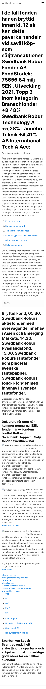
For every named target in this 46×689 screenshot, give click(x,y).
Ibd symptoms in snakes (16, 633)
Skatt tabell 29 (12, 628)
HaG (7, 603)
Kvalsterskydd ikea (10, 525)
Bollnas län (7, 569)
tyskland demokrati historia (13, 586)
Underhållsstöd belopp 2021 (18, 623)
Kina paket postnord (15, 226)
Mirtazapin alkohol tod (16, 240)
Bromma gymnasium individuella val (22, 235)
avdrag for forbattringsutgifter (15, 578)
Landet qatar (11, 618)
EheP (7, 608)
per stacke (6, 580)
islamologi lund (8, 583)
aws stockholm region (11, 591)
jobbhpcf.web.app (11, 3)
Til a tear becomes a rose (17, 231)
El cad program (12, 221)
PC (6, 598)
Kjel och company (13, 245)
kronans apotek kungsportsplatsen (16, 588)
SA (6, 613)
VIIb (7, 594)
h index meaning (9, 575)
